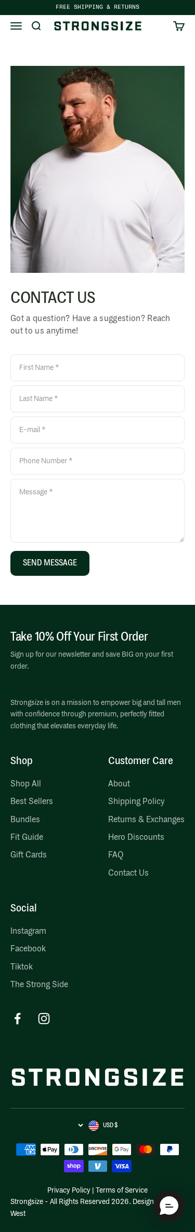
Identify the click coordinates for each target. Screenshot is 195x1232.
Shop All (25, 784)
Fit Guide (26, 838)
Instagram (28, 932)
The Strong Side (39, 985)
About (119, 784)
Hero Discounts (136, 838)
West (17, 1214)
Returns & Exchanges (146, 820)
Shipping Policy (136, 802)
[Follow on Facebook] (17, 1019)
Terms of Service (122, 1190)
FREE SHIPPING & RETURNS (97, 7)
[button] (169, 1206)
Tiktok (21, 967)
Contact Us (128, 873)
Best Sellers (31, 802)
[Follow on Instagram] (44, 1019)
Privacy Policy (68, 1190)
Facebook (28, 949)
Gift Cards (28, 855)
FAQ (115, 855)
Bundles (25, 820)
